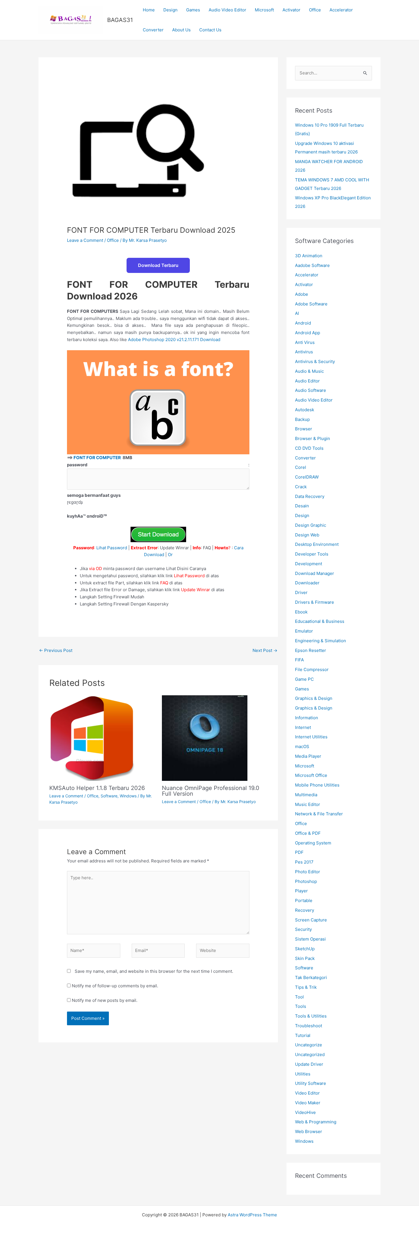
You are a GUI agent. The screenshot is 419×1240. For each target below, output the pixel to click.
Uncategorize (308, 1044)
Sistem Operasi (310, 939)
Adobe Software (311, 304)
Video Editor (307, 1093)
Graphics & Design (313, 698)
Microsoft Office (311, 775)
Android (303, 323)
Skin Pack (305, 958)
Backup (302, 419)
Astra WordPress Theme (252, 1214)
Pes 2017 (304, 862)
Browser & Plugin (312, 438)
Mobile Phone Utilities (317, 785)
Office (315, 10)
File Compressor (312, 669)
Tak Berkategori (311, 977)
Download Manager (314, 573)
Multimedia (306, 794)
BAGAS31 (120, 20)
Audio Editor (307, 381)
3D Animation (308, 255)
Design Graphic (310, 525)
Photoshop (306, 881)
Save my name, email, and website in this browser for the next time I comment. (154, 971)
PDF (299, 852)
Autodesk (304, 409)
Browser (303, 428)
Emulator (304, 631)
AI (297, 313)
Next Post (265, 650)
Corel (300, 467)
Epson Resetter (310, 650)
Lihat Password (111, 547)
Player (301, 890)
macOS (302, 746)
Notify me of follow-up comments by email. (115, 985)
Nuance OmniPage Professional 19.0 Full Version (210, 791)
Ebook (301, 612)
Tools (300, 1006)
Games (193, 10)
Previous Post (55, 650)
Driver (301, 592)
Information (306, 717)
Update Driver (309, 1064)
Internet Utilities (311, 736)
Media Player (308, 756)
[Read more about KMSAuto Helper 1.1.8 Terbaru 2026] (92, 737)
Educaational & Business (319, 621)
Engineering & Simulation (320, 640)
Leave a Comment (85, 240)
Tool (299, 997)
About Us (181, 30)
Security (303, 929)
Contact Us (210, 30)
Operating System (313, 843)
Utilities (302, 1074)
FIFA (299, 659)
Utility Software (310, 1083)
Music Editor (307, 804)
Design (170, 10)
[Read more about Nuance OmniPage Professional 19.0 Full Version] (204, 737)
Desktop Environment (317, 544)
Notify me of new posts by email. (104, 1000)
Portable (303, 900)
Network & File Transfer (319, 813)
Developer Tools (311, 554)
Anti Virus (305, 342)
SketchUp (305, 948)
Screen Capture (311, 920)
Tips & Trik (306, 987)
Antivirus (304, 351)
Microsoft (264, 10)
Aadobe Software (312, 265)
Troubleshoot (308, 1025)
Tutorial (302, 1035)
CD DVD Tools (309, 448)
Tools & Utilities (311, 1016)
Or (170, 554)
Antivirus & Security (315, 361)
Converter (153, 30)
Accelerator (341, 10)
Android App (307, 332)
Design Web (307, 535)
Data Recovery (309, 496)
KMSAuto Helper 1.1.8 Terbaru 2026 (97, 788)
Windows (128, 795)
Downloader (307, 582)
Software (109, 795)
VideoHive (305, 1112)
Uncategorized (310, 1054)
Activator (291, 10)
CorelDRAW (307, 477)
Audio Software (310, 390)
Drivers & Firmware (314, 602)
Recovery (304, 910)
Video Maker (307, 1102)
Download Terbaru (158, 265)
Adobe (301, 294)
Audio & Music (309, 371)
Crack (301, 486)
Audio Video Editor (227, 10)
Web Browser (308, 1131)
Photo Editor (307, 871)
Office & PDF (308, 833)
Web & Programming (315, 1121)
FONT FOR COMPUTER (98, 457)
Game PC (304, 679)
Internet (303, 727)
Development (308, 563)
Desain (302, 505)
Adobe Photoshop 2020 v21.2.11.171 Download (174, 339)
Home (149, 10)
